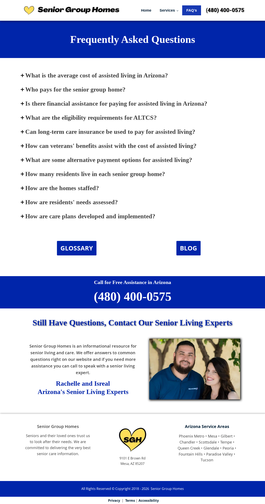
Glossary (76, 248)
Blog (188, 248)
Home (146, 10)
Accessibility (149, 500)
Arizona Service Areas (207, 426)
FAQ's (191, 10)
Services (167, 10)
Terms (130, 500)
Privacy (114, 500)
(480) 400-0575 (225, 10)
